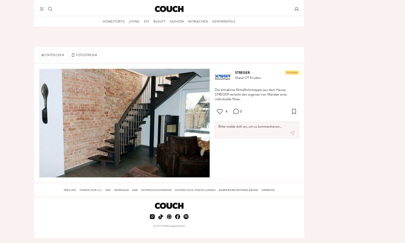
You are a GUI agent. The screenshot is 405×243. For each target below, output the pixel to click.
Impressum (121, 190)
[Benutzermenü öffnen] (296, 9)
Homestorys (114, 21)
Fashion (177, 21)
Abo (108, 190)
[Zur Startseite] (169, 9)
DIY (146, 21)
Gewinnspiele (224, 21)
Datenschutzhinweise (156, 190)
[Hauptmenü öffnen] (41, 9)
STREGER (242, 72)
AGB (135, 190)
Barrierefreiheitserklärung (238, 190)
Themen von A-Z (91, 190)
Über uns (70, 190)
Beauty (159, 21)
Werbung (268, 190)
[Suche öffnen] (50, 9)
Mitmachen (198, 21)
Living (134, 21)
